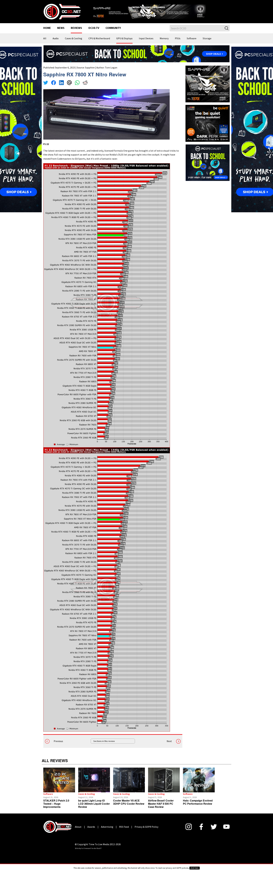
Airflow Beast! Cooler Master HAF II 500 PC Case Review (161, 808)
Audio (56, 42)
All (44, 42)
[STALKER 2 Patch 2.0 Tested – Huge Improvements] (59, 784)
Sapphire (90, 71)
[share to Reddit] (85, 87)
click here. (194, 868)
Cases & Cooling (73, 42)
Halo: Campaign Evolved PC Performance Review (198, 806)
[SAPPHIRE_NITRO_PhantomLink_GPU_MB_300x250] (207, 87)
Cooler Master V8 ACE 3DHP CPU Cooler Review (128, 806)
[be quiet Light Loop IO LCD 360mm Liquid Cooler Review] (94, 784)
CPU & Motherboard (99, 42)
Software (191, 42)
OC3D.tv (93, 32)
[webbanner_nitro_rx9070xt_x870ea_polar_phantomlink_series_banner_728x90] (160, 12)
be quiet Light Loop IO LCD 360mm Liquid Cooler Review (94, 808)
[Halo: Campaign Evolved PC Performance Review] (199, 784)
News (60, 32)
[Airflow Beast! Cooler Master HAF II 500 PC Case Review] (164, 784)
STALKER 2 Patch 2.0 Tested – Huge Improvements (56, 808)
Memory (164, 42)
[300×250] (207, 166)
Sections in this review (104, 745)
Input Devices (146, 42)
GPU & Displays (124, 42)
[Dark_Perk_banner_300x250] (207, 127)
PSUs (177, 42)
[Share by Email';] (69, 87)
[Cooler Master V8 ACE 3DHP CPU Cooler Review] (129, 784)
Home (47, 32)
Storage (207, 42)
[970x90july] (136, 57)
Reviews (76, 32)
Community (113, 32)
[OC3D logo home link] (62, 13)
